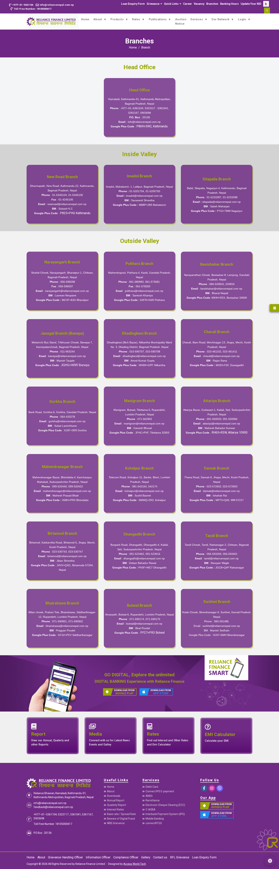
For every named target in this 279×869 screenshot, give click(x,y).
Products (117, 19)
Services (197, 19)
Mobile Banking (155, 818)
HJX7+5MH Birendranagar (229, 634)
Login (242, 19)
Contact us (160, 857)
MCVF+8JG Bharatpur (75, 299)
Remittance (153, 800)
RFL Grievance (179, 857)
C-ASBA (150, 809)
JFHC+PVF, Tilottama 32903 (152, 432)
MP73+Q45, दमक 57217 (230, 500)
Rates (136, 19)
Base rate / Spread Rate (121, 814)
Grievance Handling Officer (65, 857)
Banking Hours (229, 3)
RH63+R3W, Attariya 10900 (229, 432)
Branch (145, 47)
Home (85, 19)
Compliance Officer (125, 857)
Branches (212, 3)
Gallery (145, 857)
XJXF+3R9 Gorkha (75, 430)
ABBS (149, 795)
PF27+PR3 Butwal (152, 632)
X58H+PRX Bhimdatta (75, 500)
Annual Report (115, 800)
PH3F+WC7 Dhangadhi (152, 567)
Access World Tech (134, 863)
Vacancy (199, 3)
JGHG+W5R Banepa (75, 365)
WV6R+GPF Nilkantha (152, 365)
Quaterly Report (116, 804)
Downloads (113, 795)
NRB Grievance (116, 823)
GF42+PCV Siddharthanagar (75, 634)
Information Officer (98, 857)
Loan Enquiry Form (133, 3)
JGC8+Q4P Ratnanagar (229, 567)
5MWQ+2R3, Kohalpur (152, 500)
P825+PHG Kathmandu (75, 213)
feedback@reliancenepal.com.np (53, 807)
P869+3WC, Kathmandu (152, 126)
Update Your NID (251, 3)
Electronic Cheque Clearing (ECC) (165, 804)
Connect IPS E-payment (160, 791)
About (98, 19)
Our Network (220, 19)
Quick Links (171, 3)
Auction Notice (181, 21)
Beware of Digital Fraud (121, 818)
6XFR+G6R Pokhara (152, 299)
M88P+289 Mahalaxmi (152, 204)
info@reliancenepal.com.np (144, 121)
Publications (158, 19)
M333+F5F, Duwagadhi (230, 365)
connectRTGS (154, 823)
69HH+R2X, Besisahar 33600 (229, 297)
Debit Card (152, 786)
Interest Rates (115, 809)
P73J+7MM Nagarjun (229, 210)
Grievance (153, 3)
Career (187, 3)
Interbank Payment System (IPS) (165, 814)
